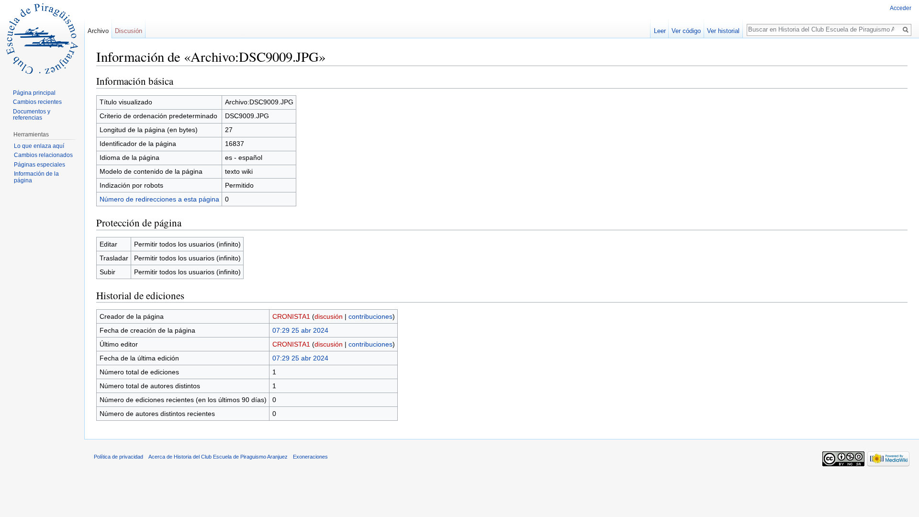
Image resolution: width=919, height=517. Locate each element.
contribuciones (370, 316)
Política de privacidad (118, 457)
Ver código (686, 30)
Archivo (98, 30)
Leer (660, 30)
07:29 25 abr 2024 (300, 330)
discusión (328, 316)
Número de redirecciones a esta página (159, 199)
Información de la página (36, 177)
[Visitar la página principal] (42, 38)
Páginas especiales (39, 164)
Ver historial (723, 30)
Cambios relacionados (43, 155)
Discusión (128, 30)
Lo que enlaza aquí (39, 146)
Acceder (900, 8)
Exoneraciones (310, 457)
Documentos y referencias (31, 115)
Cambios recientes (37, 102)
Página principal (34, 93)
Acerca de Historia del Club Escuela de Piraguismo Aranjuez (218, 457)
